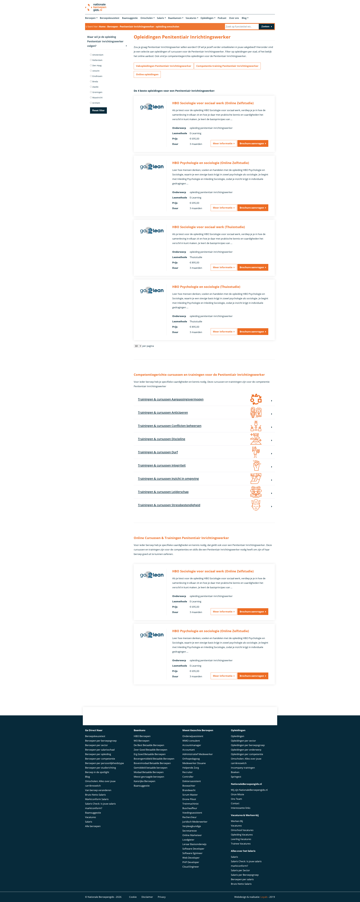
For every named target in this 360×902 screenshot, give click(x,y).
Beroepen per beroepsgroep (101, 740)
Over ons (234, 18)
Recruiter (187, 772)
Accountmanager (191, 745)
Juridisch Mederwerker (194, 821)
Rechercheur (189, 817)
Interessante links (240, 807)
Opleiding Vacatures (242, 834)
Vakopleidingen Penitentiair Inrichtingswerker (163, 66)
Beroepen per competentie (100, 758)
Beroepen (90, 18)
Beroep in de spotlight (97, 772)
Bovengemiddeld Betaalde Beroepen (154, 758)
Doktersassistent (191, 781)
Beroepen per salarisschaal (100, 749)
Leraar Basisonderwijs (194, 844)
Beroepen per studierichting (100, 767)
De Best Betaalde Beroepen (149, 745)
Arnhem (96, 103)
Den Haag (97, 65)
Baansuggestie (130, 18)
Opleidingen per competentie (247, 754)
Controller (188, 776)
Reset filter (98, 110)
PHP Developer (190, 862)
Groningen (97, 92)
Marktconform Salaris (97, 799)
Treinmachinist (190, 803)
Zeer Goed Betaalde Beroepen (150, 749)
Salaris (160, 18)
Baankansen (174, 18)
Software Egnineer (192, 853)
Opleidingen (207, 18)
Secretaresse (189, 830)
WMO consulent (191, 740)
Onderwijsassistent (192, 736)
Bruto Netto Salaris (95, 794)
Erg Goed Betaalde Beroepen (150, 754)
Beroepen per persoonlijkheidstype (104, 763)
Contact (235, 803)
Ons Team (236, 798)
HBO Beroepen (142, 736)
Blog (244, 18)
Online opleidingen (147, 74)
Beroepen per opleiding (98, 754)
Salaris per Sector (240, 870)
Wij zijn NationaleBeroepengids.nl (249, 789)
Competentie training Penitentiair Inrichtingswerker (227, 66)
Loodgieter (188, 839)
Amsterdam (97, 54)
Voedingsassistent (192, 812)
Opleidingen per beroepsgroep (248, 745)
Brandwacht (188, 790)
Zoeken (265, 26)
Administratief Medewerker (197, 754)
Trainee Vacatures (241, 843)
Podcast (222, 18)
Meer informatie (222, 143)
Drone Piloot (189, 799)
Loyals (264, 896)
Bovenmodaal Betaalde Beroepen (152, 763)
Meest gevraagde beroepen (149, 776)
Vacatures (191, 18)
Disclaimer (147, 896)
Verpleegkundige (191, 826)
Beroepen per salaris (242, 879)
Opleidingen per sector (243, 740)
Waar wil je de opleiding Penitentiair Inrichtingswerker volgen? (105, 41)
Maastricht (97, 97)
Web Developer (191, 857)
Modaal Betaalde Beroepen (149, 772)
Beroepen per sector (96, 745)
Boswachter (188, 785)
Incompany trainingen (243, 767)
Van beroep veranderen (98, 790)
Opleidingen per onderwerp (246, 749)
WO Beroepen (141, 740)
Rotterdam (97, 60)
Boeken (235, 772)
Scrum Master (190, 794)
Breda (95, 81)
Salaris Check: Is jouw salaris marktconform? (100, 806)
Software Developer (193, 848)
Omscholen (146, 18)
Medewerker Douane (194, 763)
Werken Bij (237, 821)
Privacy (162, 896)
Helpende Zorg (190, 767)
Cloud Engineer (190, 866)
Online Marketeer (192, 835)
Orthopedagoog (191, 758)
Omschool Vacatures (242, 830)
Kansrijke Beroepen (144, 781)
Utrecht (95, 70)
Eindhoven (97, 76)
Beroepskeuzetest (109, 18)
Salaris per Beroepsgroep (245, 874)
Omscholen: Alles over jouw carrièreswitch (100, 783)
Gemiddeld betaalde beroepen (150, 767)
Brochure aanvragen (252, 143)
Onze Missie (237, 794)
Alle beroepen (93, 826)
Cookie (133, 896)
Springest (236, 776)
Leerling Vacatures (241, 839)
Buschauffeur (189, 808)
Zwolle (95, 87)
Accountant (188, 749)
